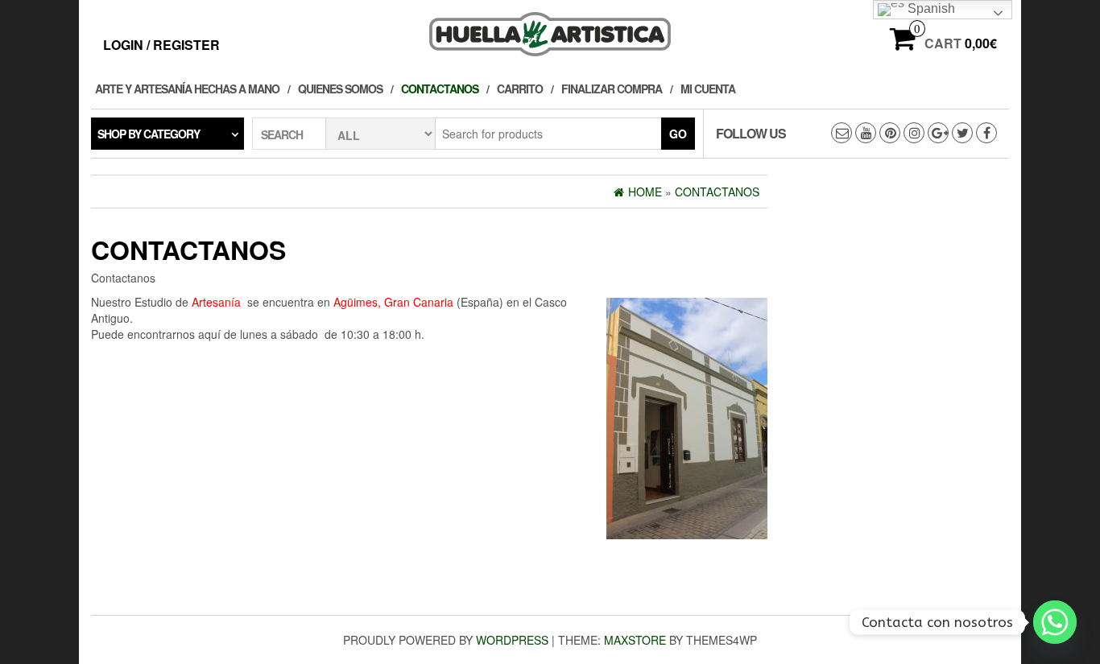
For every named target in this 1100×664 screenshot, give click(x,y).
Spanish (929, 8)
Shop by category (148, 134)
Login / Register (161, 44)
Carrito (520, 88)
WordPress (512, 640)
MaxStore (635, 640)
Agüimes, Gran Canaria (393, 302)
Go (678, 134)
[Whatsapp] (1055, 622)
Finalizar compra (611, 88)
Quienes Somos (340, 88)
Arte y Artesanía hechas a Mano (187, 88)
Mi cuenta (707, 88)
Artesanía (216, 302)
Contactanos (439, 88)
